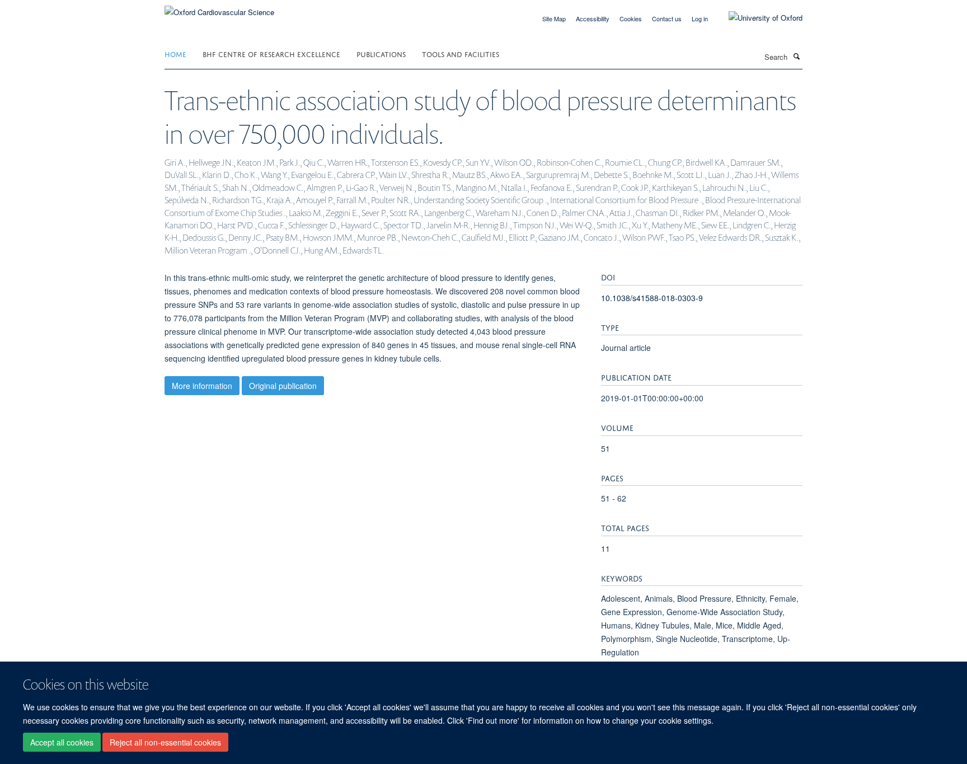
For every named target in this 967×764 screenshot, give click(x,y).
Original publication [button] (283, 385)
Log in (700, 18)
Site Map (554, 18)
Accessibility (592, 18)
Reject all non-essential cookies (165, 742)
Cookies (630, 18)
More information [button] (202, 385)
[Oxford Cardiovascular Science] (219, 8)
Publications (381, 53)
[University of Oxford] (757, 18)
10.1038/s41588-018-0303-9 (652, 297)
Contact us (667, 18)
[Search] (796, 56)
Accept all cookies (61, 742)
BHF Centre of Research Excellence (271, 53)
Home (175, 53)
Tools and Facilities (460, 53)
